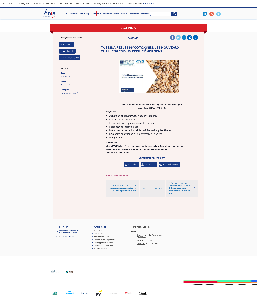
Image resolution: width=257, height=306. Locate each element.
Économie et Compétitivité (104, 240)
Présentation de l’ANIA (75, 14)
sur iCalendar (68, 51)
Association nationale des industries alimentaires (69, 232)
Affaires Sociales (100, 249)
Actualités (144, 14)
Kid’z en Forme (118, 14)
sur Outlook (68, 44)
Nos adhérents (132, 14)
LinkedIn (204, 13)
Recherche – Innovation (103, 246)
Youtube (211, 13)
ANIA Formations (104, 14)
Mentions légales (141, 227)
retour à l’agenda (152, 188)
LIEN (126, 152)
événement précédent (123, 188)
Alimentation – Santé (102, 237)
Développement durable (103, 243)
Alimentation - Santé (69, 93)
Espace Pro (91, 14)
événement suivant (179, 188)
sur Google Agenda (71, 57)
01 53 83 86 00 (68, 236)
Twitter (218, 13)
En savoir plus (148, 4)
